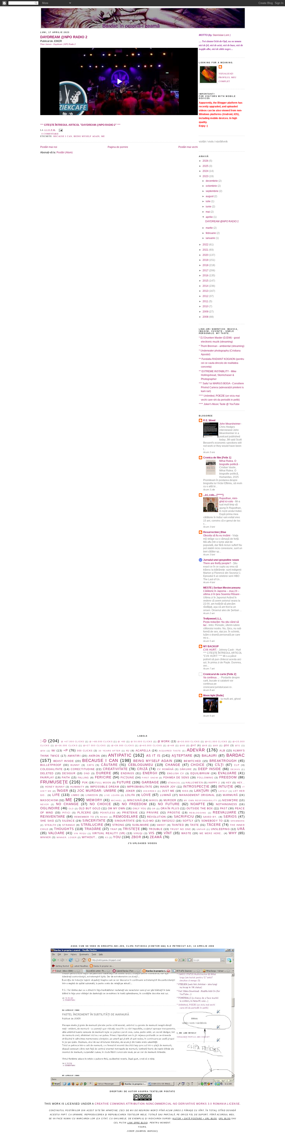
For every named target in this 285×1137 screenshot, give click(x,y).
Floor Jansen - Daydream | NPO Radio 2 (58, 44)
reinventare (52, 816)
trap (113, 829)
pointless (107, 812)
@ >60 (121, 741)
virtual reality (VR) (109, 833)
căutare (109, 764)
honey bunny (55, 786)
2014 (206, 285)
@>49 (170, 745)
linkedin (92, 795)
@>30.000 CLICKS (188, 741)
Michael (116, 800)
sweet (161, 825)
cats (90, 765)
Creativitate (115, 769)
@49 (215, 745)
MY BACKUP (211, 646)
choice (197, 764)
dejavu (235, 769)
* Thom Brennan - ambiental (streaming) (221, 346)
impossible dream (104, 786)
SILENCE (68, 820)
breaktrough (223, 761)
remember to (84, 817)
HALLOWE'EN (194, 782)
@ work (164, 741)
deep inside (209, 769)
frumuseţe (54, 782)
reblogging (197, 813)
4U (127, 750)
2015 (206, 280)
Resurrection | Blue (214, 532)
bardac (235, 755)
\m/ (53, 750)
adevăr (196, 750)
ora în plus (170, 808)
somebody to (212, 820)
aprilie (209, 217)
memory (94, 800)
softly (188, 820)
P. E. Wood (209, 420)
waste (186, 833)
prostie (174, 812)
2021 (206, 249)
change (172, 764)
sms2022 (168, 820)
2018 (206, 265)
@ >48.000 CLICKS (101, 741)
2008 (206, 316)
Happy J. (214, 782)
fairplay (47, 777)
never (44, 804)
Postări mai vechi (188, 147)
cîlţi (219, 764)
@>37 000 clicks (94, 745)
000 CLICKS (84, 750)
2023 (206, 176)
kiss (185, 791)
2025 (206, 166)
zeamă (156, 837)
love (146, 795)
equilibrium (200, 773)
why (233, 833)
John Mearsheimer (230, 423)
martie (209, 227)
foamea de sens (176, 777)
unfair (201, 829)
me (103, 136)
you (117, 837)
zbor (136, 837)
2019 (206, 260)
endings (127, 773)
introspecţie (196, 786)
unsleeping (220, 829)
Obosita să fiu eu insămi (217, 535)
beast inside (63, 761)
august (210, 196)
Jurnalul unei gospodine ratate (221, 559)
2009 (206, 311)
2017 (206, 270)
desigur (69, 773)
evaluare (227, 773)
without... (89, 837)
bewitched (192, 761)
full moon (103, 782)
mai (208, 211)
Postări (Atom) (65, 152)
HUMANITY (77, 786)
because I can (62, 136)
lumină (165, 795)
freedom (228, 777)
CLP (236, 765)
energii (150, 773)
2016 (206, 275)
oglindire (50, 808)
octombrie (212, 185)
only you (139, 808)
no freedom (134, 804)
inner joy (168, 786)
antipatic (119, 755)
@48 (204, 745)
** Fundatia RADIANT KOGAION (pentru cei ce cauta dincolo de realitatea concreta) (221, 363)
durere (103, 773)
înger (62, 790)
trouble (156, 829)
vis (152, 833)
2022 (206, 244)
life (56, 795)
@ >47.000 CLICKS (72, 741)
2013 (206, 290)
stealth (51, 825)
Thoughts (64, 829)
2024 (206, 171)
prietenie (130, 812)
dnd (87, 773)
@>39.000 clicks (122, 745)
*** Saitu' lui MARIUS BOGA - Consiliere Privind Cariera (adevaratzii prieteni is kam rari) (221, 387)
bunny (75, 765)
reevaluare (224, 812)
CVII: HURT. (210, 649)
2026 (206, 160)
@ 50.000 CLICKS (142, 741)
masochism (49, 800)
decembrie (212, 180)
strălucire (92, 824)
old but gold (90, 808)
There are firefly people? (217, 563)
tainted (178, 825)
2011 (206, 301)
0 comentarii (50, 133)
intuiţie (225, 786)
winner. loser (67, 837)
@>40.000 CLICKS (150, 745)
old (71, 808)
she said (47, 820)
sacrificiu (184, 816)
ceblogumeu (140, 764)
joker (130, 790)
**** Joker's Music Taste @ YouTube (219, 404)
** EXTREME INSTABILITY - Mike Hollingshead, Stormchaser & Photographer (217, 375)
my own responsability (200, 800)
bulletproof (51, 765)
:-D (43, 741)
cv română (165, 769)
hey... (241, 782)
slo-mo (148, 820)
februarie (211, 233)
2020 (206, 255)
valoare (56, 833)
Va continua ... (211, 677)
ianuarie (211, 238)
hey (228, 782)
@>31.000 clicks (216, 741)
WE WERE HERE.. (211, 833)
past (223, 808)
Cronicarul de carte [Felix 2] (219, 674)
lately (223, 791)
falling (83, 777)
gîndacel (174, 783)
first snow (150, 778)
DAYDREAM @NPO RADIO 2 (63, 37)
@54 (43, 751)
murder (170, 800)
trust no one (180, 829)
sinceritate (94, 820)
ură (241, 829)
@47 (193, 745)
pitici (66, 812)
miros (153, 800)
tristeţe (131, 829)
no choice (100, 804)
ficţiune (127, 777)
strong (118, 825)
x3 (106, 837)
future (124, 782)
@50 (226, 745)
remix (104, 817)
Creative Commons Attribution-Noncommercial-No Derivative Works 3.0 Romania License (167, 1103)
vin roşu (80, 833)
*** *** (80, 124)
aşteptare (182, 755)
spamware (238, 821)
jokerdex (149, 791)
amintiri (74, 755)
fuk (85, 782)
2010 (206, 306)
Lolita (130, 795)
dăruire (186, 769)
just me (168, 790)
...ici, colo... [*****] (213, 495)
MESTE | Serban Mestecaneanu (221, 587)
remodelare (125, 816)
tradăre (92, 829)
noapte (197, 804)
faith (66, 777)
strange (68, 825)
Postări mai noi (48, 147)
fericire (103, 777)
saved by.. (210, 817)
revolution (156, 816)
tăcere (214, 824)
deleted (47, 773)
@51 (237, 745)
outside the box (200, 808)
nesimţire (230, 800)
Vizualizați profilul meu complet (227, 77)
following (205, 777)
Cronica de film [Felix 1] (217, 457)
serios (230, 816)
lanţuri (201, 790)
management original (197, 795)
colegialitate (51, 769)
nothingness (226, 804)
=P (65, 750)
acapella (143, 750)
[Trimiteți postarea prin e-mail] (60, 129)
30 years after (109, 751)
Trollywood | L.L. (212, 618)
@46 (182, 745)
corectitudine (83, 769)
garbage (150, 782)
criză (142, 769)
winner (45, 837)
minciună (134, 800)
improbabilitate (140, 786)
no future (169, 804)
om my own (116, 808)
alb (222, 750)
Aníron (94, 755)
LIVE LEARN (112, 795)
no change (67, 804)
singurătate (125, 820)
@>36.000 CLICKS (66, 745)
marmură (230, 795)
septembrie (212, 191)
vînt (168, 833)
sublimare (140, 825)
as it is (153, 755)
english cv (175, 773)
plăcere (84, 812)
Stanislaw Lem (221, 35)
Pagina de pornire (118, 147)
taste (194, 825)
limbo (75, 795)
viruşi (138, 833)
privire (153, 812)
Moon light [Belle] (213, 695)
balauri (209, 755)
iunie (209, 206)
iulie (208, 201)
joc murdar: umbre (96, 790)
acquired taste (170, 751)
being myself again (87, 136)
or (153, 808)
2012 (206, 296)
